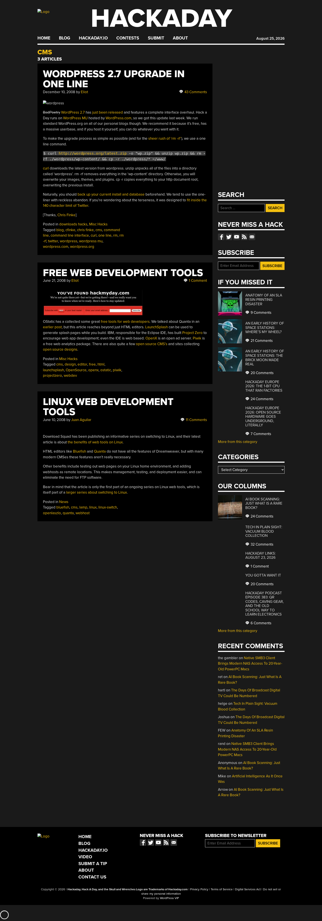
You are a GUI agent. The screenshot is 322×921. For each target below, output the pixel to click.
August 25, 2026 (270, 38)
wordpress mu (91, 241)
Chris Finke (66, 215)
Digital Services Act (248, 889)
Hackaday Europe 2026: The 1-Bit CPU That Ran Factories (263, 386)
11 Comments (196, 420)
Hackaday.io (93, 38)
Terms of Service (222, 889)
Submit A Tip (92, 863)
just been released (107, 112)
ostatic (105, 370)
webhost (83, 513)
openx (93, 370)
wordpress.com (55, 246)
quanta (68, 513)
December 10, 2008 (59, 92)
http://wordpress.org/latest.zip (93, 153)
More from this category (237, 441)
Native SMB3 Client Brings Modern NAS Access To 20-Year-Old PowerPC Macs (250, 663)
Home (43, 38)
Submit (156, 38)
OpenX (151, 338)
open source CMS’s (151, 344)
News (63, 502)
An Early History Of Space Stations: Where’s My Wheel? (264, 327)
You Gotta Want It (263, 575)
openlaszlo (52, 513)
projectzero (52, 375)
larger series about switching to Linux (96, 492)
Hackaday (161, 18)
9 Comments (260, 312)
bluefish (62, 507)
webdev (70, 375)
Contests (127, 38)
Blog (64, 38)
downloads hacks (73, 224)
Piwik (197, 338)
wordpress (68, 241)
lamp (83, 507)
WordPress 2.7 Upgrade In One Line (114, 79)
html (100, 364)
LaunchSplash (156, 327)
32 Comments (261, 544)
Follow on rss (244, 237)
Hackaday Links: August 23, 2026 (260, 555)
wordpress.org (82, 246)
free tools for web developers (125, 321)
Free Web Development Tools (123, 273)
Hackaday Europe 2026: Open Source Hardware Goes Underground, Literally (263, 416)
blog (60, 230)
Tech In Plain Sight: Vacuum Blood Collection (263, 531)
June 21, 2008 (54, 280)
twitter (53, 241)
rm (115, 235)
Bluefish (79, 451)
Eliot (84, 92)
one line (104, 235)
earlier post (52, 327)
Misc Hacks (98, 224)
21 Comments (261, 340)
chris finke (85, 230)
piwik (117, 370)
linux (93, 507)
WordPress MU (75, 118)
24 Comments (261, 399)
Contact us (252, 237)
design (70, 364)
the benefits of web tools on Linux (95, 442)
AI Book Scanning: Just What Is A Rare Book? (263, 503)
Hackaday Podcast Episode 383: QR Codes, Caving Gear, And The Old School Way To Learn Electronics (264, 604)
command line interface (70, 235)
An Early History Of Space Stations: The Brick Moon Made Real (264, 357)
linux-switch (107, 507)
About (180, 38)
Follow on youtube (236, 237)
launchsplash (53, 370)
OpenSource (76, 370)
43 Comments (195, 92)
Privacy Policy (199, 889)
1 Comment (197, 280)
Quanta (100, 451)
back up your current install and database (111, 194)
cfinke (70, 230)
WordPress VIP (169, 898)
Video (85, 857)
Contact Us (92, 877)
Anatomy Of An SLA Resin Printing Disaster (263, 299)
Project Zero (192, 332)
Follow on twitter (229, 237)
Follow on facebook (221, 237)
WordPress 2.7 (73, 112)
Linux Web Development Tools (108, 407)
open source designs (60, 349)
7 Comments (260, 434)
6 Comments (260, 623)
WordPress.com (118, 118)
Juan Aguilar (81, 420)
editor (82, 364)
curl (46, 168)
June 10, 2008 (54, 420)
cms (99, 230)
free (92, 364)
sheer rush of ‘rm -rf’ (164, 138)
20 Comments (262, 373)
